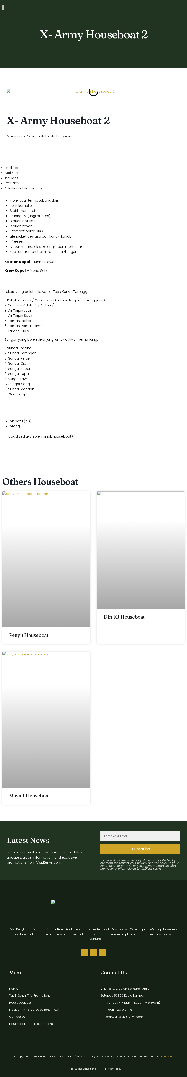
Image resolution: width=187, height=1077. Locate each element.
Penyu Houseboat (29, 635)
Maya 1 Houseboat (29, 795)
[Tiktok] (84, 952)
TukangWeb (165, 1056)
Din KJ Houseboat (124, 617)
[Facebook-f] (93, 952)
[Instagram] (102, 952)
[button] (178, 7)
